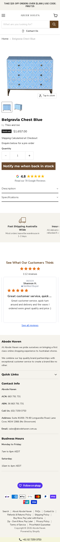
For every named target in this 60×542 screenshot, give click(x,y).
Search (6, 511)
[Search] (54, 24)
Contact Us (49, 511)
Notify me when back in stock (28, 166)
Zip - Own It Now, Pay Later (20, 521)
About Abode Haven (22, 511)
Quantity (6, 149)
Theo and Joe (12, 125)
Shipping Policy (42, 514)
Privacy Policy (42, 521)
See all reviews (30, 325)
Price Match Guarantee (39, 524)
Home (5, 39)
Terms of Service (18, 524)
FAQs (37, 511)
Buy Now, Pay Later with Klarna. (28, 518)
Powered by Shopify (30, 531)
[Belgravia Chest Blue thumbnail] (7, 107)
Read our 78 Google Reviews (30, 180)
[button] (30, 188)
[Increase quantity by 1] (29, 155)
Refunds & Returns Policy (19, 514)
